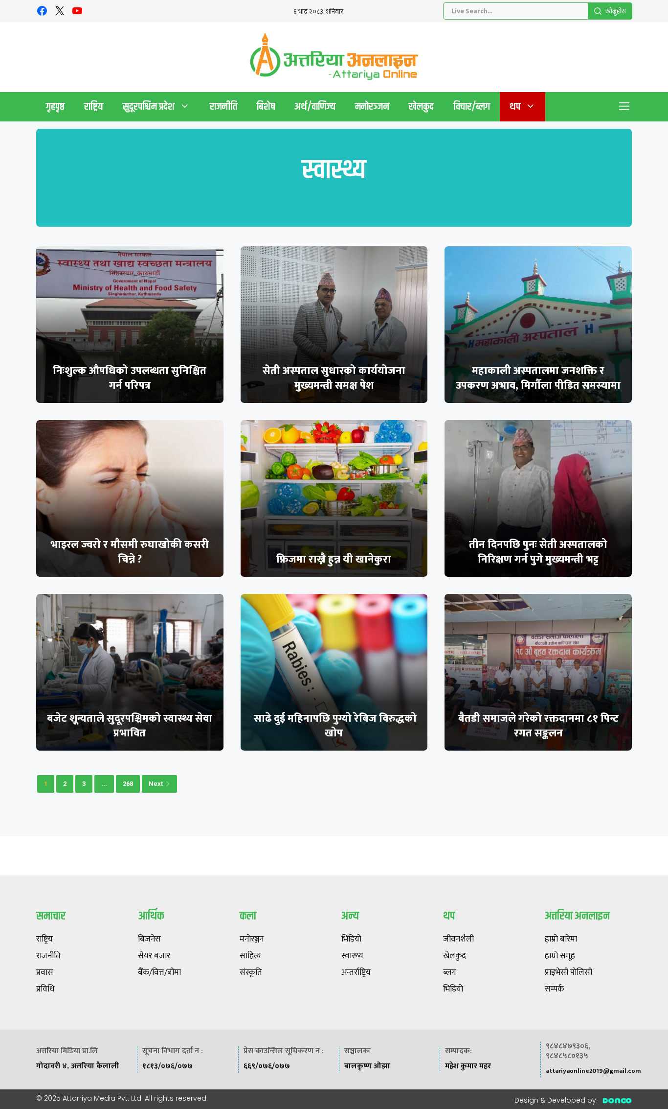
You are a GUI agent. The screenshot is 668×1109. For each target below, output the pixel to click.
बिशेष (266, 106)
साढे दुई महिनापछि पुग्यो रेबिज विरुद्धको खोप (334, 725)
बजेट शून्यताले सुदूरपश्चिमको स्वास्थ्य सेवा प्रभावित (129, 725)
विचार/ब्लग (471, 106)
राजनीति (223, 106)
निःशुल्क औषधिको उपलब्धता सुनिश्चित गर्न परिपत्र (129, 378)
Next (156, 783)
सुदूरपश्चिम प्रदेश (149, 106)
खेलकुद (421, 106)
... (104, 783)
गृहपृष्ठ (55, 106)
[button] (624, 106)
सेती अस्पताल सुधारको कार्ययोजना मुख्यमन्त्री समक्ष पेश (334, 378)
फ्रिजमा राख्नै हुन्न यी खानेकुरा (333, 559)
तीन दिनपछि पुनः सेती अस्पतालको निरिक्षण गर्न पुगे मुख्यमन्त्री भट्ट (538, 552)
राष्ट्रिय (93, 106)
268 (128, 783)
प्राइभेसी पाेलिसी (568, 973)
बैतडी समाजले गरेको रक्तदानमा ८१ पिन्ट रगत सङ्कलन (538, 725)
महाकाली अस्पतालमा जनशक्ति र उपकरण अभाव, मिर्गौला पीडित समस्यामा (538, 378)
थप (515, 106)
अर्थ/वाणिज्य (314, 106)
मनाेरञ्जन (372, 106)
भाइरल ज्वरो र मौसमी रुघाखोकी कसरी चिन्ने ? (129, 552)
